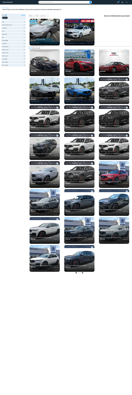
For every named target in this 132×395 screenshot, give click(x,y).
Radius (30, 14)
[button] (5, 18)
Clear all (23, 15)
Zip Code (37, 14)
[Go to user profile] (122, 2)
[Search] (90, 2)
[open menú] (126, 2)
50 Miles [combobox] (30, 16)
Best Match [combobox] (43, 16)
